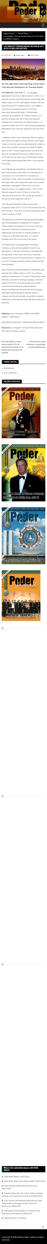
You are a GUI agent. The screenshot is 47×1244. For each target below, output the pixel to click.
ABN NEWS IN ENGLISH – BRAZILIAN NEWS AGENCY (23, 322)
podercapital (20, 55)
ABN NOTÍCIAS (10, 1218)
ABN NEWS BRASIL (12, 1176)
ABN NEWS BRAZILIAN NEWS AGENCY (20, 1181)
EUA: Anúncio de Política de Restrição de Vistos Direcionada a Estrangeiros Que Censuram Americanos (22, 1203)
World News (34, 55)
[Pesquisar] (42, 1227)
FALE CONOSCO (10, 373)
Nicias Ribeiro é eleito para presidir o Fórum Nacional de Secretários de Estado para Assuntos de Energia (12, 347)
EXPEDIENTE (9, 368)
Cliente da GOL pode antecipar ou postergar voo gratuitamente (35, 344)
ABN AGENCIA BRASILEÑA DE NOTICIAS (20, 1186)
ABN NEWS (19, 92)
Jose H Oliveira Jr (16, 313)
